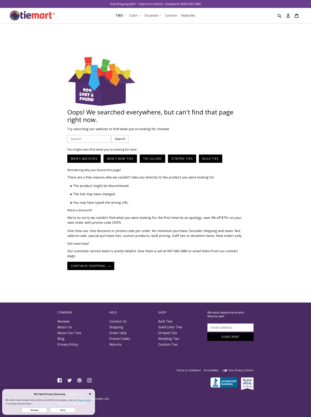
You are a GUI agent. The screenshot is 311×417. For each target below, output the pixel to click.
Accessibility (211, 370)
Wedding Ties (168, 338)
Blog (60, 338)
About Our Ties (69, 333)
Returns (115, 344)
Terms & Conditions (188, 370)
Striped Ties (167, 333)
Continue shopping (88, 266)
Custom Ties (168, 344)
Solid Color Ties (170, 327)
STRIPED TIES (182, 159)
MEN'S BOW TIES (120, 159)
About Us (64, 327)
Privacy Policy (67, 344)
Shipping (116, 327)
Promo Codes (119, 338)
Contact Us (118, 321)
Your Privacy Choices (240, 370)
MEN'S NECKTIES (84, 159)
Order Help (118, 333)
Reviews (63, 321)
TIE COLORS (152, 159)
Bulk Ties (165, 321)
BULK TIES (210, 159)
